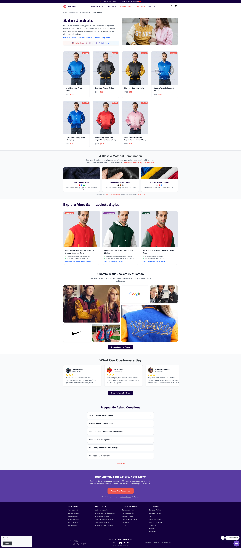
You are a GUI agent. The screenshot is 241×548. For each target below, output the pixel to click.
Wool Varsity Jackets (102, 516)
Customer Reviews (155, 510)
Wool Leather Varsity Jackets (105, 513)
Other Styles (110, 6)
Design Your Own (125, 6)
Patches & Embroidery (129, 519)
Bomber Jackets (73, 513)
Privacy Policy (153, 531)
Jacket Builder (141, 194)
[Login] (171, 6)
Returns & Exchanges (156, 522)
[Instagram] (74, 544)
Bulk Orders (139, 6)
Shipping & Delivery (155, 519)
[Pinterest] (84, 544)
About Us (152, 528)
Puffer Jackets (73, 522)
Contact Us (152, 525)
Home (65, 12)
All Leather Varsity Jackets (104, 525)
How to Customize (128, 513)
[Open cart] (176, 6)
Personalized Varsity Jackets (112, 194)
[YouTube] (78, 544)
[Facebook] (71, 544)
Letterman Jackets (101, 510)
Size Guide (125, 522)
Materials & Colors (128, 516)
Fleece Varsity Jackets (102, 522)
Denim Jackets (73, 525)
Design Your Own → (70, 38)
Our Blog (125, 525)
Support (150, 6)
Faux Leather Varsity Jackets (104, 519)
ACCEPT (7, 543)
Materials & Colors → (86, 38)
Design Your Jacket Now (121, 491)
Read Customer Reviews (120, 393)
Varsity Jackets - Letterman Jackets (80, 12)
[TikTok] (81, 544)
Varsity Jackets (96, 6)
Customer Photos (155, 513)
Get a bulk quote (125, 497)
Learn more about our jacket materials (138, 163)
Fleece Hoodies (73, 519)
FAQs (150, 516)
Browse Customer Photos (120, 347)
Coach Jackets (73, 516)
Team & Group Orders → (103, 38)
